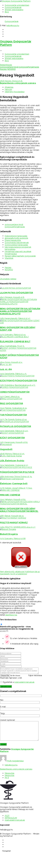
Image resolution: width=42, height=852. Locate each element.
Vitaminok (9, 258)
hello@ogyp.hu (12, 25)
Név (2, 700)
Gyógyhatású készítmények (17, 242)
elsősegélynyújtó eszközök (16, 238)
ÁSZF (7, 816)
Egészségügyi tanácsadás (16, 236)
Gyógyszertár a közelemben (17, 5)
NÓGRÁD (11, 69)
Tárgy (2, 713)
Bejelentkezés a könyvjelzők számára (16, 769)
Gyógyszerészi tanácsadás (16, 245)
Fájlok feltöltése (35, 675)
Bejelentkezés (6, 65)
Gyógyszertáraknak (13, 7)
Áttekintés (9, 87)
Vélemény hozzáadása (14, 92)
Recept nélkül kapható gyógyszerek (20, 256)
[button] (21, 851)
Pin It (7, 778)
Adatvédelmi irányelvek (24, 682)
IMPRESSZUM (11, 818)
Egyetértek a (18, 682)
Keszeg (3, 69)
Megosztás (9, 773)
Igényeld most (6, 686)
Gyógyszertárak (11, 21)
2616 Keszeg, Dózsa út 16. (11, 81)
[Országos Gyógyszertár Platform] (15, 1)
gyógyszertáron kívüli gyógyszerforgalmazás (19, 67)
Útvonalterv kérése (8, 279)
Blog (7, 12)
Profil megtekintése (15, 761)
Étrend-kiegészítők (13, 240)
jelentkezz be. (11, 615)
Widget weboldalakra (14, 10)
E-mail (3, 707)
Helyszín (8, 89)
